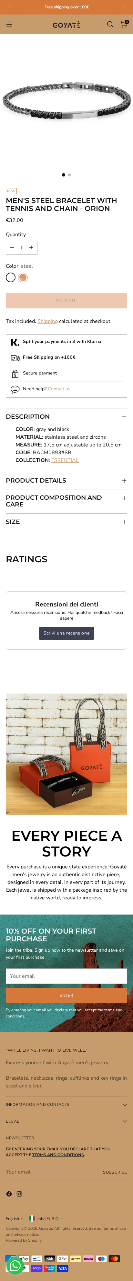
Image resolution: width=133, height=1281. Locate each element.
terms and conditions (58, 1154)
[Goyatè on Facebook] (10, 1195)
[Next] (123, 7)
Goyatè (45, 1228)
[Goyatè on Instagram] (20, 1195)
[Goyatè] (66, 24)
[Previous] (10, 7)
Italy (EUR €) (47, 1218)
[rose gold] (23, 277)
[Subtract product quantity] (12, 247)
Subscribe (115, 1172)
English (12, 1218)
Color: (19, 266)
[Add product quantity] (31, 247)
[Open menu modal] (9, 24)
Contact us (59, 389)
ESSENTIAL (65, 460)
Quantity (16, 234)
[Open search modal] (110, 24)
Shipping (47, 321)
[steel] (10, 277)
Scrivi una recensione (67, 633)
